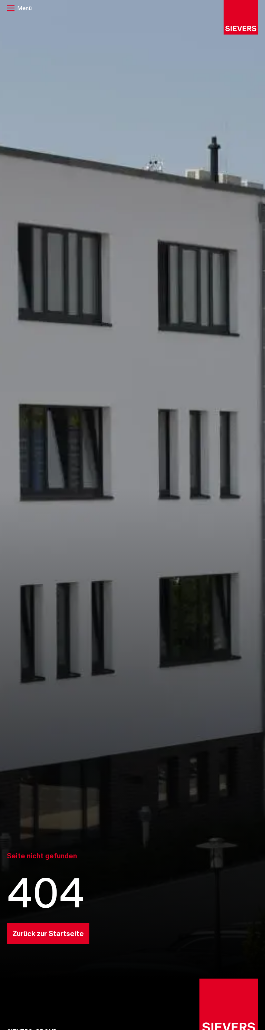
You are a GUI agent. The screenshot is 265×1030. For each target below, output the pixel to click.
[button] (19, 9)
